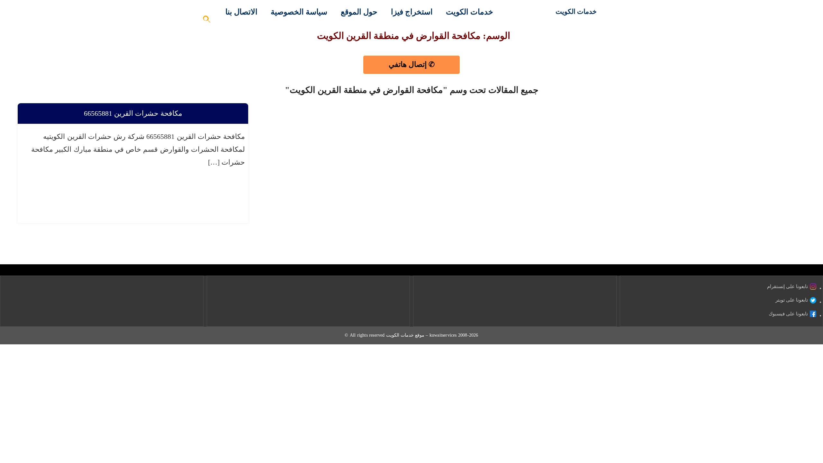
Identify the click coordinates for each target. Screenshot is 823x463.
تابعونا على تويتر (791, 300)
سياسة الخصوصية (299, 12)
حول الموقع (359, 12)
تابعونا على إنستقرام (787, 286)
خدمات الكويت (576, 11)
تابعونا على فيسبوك (788, 313)
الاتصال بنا (241, 12)
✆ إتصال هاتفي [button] (412, 64)
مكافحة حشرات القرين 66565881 (133, 113)
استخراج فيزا (412, 12)
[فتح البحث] (207, 21)
